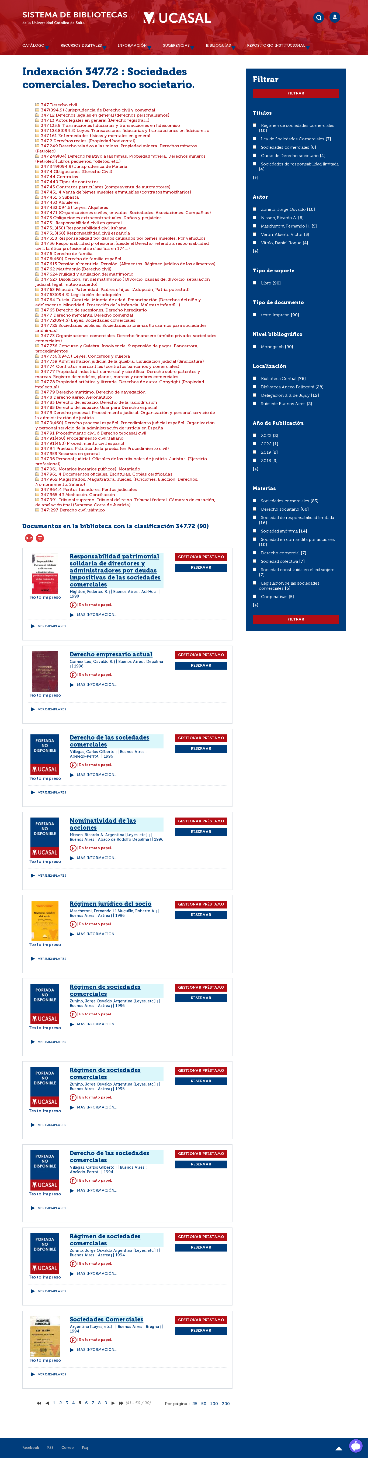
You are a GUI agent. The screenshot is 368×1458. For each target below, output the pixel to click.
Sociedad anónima (280, 531)
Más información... (97, 615)
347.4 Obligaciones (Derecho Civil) (76, 172)
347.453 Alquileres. (60, 203)
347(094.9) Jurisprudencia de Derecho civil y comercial (97, 110)
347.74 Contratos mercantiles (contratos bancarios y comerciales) (109, 367)
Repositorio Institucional (276, 46)
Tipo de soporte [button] (273, 271)
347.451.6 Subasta (59, 197)
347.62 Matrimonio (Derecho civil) (76, 269)
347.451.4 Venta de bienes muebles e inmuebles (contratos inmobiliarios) (115, 192)
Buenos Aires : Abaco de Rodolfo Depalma (109, 840)
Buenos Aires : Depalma (140, 662)
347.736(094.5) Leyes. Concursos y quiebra (85, 356)
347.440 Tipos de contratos (69, 182)
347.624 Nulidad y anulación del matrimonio (86, 274)
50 (203, 1404)
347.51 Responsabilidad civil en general (81, 223)
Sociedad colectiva (280, 562)
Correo (67, 1448)
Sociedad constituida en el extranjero (298, 570)
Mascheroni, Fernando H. (286, 226)
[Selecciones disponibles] (29, 538)
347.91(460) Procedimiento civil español (82, 444)
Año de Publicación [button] (278, 423)
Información (132, 46)
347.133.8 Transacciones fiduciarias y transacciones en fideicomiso (110, 126)
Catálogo (33, 46)
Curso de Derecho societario (290, 156)
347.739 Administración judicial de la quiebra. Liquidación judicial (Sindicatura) (122, 362)
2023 (267, 436)
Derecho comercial (281, 553)
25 (194, 1404)
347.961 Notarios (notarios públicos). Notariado (90, 469)
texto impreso (276, 315)
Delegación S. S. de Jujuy (286, 396)
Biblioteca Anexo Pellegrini (288, 387)
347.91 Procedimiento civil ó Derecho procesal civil (93, 433)
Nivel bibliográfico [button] (278, 334)
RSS (50, 1448)
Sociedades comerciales (285, 147)
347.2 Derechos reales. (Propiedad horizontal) (88, 141)
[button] (255, 178)
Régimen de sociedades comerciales (297, 126)
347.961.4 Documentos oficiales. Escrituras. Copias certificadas (106, 474)
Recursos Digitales (81, 46)
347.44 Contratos (59, 177)
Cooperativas (275, 597)
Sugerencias (176, 46)
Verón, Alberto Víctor (282, 235)
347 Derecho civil (58, 105)
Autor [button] (260, 197)
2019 (266, 452)
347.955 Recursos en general (70, 454)
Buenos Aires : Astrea (90, 916)
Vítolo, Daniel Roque (282, 243)
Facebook (30, 1448)
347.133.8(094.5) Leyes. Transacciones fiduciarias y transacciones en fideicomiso (124, 131)
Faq (85, 1448)
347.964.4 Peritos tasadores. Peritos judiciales (88, 490)
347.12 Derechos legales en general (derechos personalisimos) (104, 115)
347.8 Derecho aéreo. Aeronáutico (76, 397)
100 (214, 1404)
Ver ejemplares (52, 626)
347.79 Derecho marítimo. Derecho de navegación (92, 392)
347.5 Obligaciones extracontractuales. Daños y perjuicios (101, 218)
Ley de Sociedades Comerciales (293, 139)
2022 (267, 444)
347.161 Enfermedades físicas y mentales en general (95, 136)
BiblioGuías (218, 46)
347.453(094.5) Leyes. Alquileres (74, 208)
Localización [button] (269, 366)
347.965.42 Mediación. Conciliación (77, 495)
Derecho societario (280, 509)
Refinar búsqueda (40, 538)
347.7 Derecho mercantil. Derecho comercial (86, 315)
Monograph (273, 347)
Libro (266, 283)
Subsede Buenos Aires (284, 404)
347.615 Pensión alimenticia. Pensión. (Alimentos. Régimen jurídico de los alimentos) (128, 264)
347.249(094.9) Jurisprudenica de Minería (83, 167)
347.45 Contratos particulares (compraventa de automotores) (105, 187)
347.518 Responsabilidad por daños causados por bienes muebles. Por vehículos (123, 238)
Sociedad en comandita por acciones (298, 540)
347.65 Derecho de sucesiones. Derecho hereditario (93, 310)
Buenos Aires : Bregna (138, 1327)
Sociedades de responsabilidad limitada (300, 164)
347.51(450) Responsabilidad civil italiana (83, 228)
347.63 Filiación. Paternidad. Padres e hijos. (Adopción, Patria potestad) (115, 290)
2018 (266, 461)
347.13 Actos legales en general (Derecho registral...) (95, 120)
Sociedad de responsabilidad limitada (297, 518)
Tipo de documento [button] (278, 302)
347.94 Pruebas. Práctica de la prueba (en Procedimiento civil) (104, 449)
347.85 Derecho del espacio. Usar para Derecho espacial (98, 408)
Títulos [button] (262, 113)
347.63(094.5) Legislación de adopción (80, 295)
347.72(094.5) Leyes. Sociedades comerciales (87, 320)
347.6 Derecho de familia (66, 254)
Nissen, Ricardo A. (279, 218)
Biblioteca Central (279, 379)
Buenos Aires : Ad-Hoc (134, 592)
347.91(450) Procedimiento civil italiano (81, 438)
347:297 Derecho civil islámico (72, 510)
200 (226, 1404)
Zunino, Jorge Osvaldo (284, 210)
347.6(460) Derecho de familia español (80, 259)
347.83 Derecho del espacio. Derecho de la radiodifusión (98, 403)
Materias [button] (264, 488)
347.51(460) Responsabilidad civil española (85, 233)
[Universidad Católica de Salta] (177, 18)
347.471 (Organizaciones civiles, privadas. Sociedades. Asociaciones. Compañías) (125, 213)
